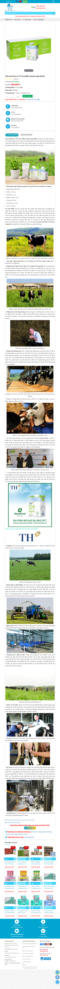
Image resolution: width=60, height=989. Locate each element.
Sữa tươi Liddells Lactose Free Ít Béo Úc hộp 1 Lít (49, 887)
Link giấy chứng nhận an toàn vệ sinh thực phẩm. (20, 820)
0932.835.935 (29, 837)
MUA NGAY (9, 859)
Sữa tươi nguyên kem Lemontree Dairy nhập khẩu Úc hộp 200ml (36, 863)
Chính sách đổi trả (26, 959)
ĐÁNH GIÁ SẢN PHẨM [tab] (26, 134)
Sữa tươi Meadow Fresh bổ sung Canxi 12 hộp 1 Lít (10, 863)
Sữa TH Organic (39, 19)
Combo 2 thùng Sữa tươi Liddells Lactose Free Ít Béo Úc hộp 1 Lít (10, 912)
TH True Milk (27, 19)
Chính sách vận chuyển (27, 953)
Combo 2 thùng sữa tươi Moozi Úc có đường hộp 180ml (36, 912)
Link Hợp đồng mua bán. (14, 822)
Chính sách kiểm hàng (27, 956)
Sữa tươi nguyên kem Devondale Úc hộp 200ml (49, 863)
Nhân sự (24, 964)
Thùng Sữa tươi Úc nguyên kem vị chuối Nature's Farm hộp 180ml (23, 887)
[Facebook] (17, 1)
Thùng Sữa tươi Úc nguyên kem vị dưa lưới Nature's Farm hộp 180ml (36, 887)
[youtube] (48, 944)
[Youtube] (21, 1)
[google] (46, 944)
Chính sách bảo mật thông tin (29, 943)
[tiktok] (51, 944)
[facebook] (41, 944)
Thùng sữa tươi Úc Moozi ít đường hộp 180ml (49, 912)
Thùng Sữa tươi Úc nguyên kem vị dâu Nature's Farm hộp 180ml (10, 887)
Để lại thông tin (27, 96)
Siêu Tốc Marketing (33, 968)
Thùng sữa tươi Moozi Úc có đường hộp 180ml (23, 912)
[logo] (10, 7)
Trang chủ (8, 19)
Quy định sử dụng (26, 962)
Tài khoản (8, 1)
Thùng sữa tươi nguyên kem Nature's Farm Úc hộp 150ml (23, 863)
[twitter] (43, 944)
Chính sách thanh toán (27, 951)
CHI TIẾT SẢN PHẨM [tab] (12, 134)
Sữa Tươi (17, 19)
